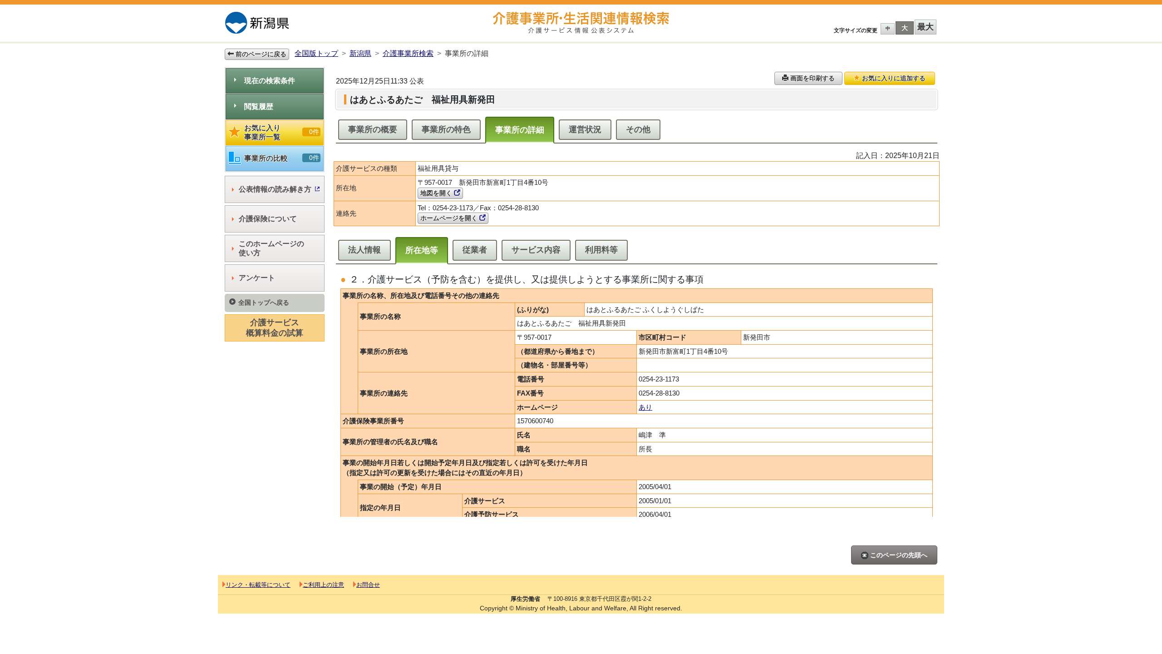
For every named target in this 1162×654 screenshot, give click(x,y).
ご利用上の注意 (323, 584)
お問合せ (368, 584)
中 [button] (888, 28)
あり (645, 407)
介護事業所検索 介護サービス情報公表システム (581, 23)
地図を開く (437, 193)
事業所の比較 (281, 158)
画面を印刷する (811, 78)
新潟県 (360, 53)
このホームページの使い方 (271, 248)
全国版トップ (316, 53)
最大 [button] (925, 26)
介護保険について (268, 219)
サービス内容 (536, 249)
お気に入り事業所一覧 (281, 132)
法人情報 (364, 249)
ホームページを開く (449, 218)
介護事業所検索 (408, 53)
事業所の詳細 (519, 129)
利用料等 (601, 249)
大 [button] (904, 27)
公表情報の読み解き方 (275, 189)
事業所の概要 (372, 129)
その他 (638, 129)
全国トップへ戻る (263, 302)
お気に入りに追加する (893, 78)
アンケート (257, 278)
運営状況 (585, 129)
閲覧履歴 (258, 106)
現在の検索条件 (269, 80)
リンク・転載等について (258, 584)
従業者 (475, 249)
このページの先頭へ (897, 555)
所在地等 (421, 250)
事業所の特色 (446, 129)
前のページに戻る (260, 54)
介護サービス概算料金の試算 (274, 327)
